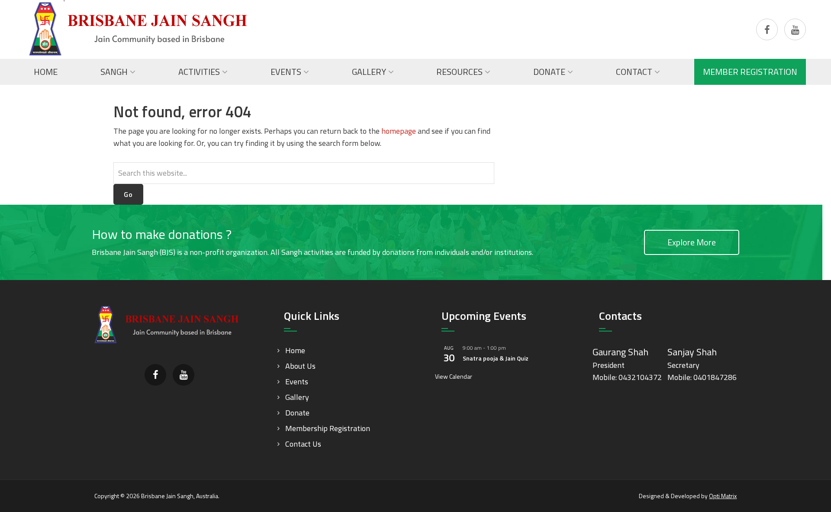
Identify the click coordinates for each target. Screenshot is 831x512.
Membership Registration (327, 428)
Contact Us (303, 444)
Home (295, 350)
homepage (398, 131)
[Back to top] (807, 488)
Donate (297, 413)
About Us (300, 366)
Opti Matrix (723, 495)
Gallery (297, 397)
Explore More (691, 242)
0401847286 (715, 377)
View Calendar (453, 376)
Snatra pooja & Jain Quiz (495, 358)
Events (296, 381)
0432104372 (640, 377)
